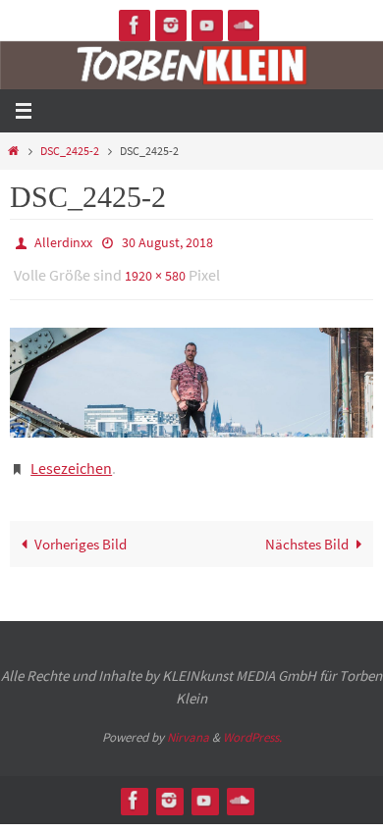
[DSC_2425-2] (191, 375)
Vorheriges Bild (80, 531)
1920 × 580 (155, 271)
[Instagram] (171, 25)
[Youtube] (207, 25)
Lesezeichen (71, 458)
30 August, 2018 (167, 241)
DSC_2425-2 (69, 150)
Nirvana (188, 725)
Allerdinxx (63, 241)
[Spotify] (243, 25)
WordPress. (252, 725)
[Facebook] (134, 25)
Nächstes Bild (307, 531)
